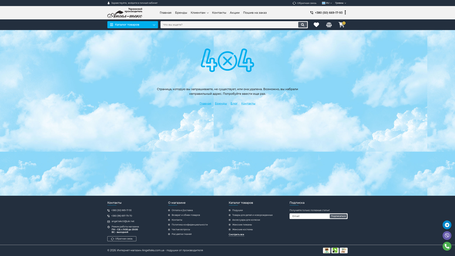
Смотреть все (236, 234)
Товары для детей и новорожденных (252, 215)
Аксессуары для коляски (246, 219)
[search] (302, 25)
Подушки (237, 210)
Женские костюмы (242, 229)
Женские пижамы (242, 224)
